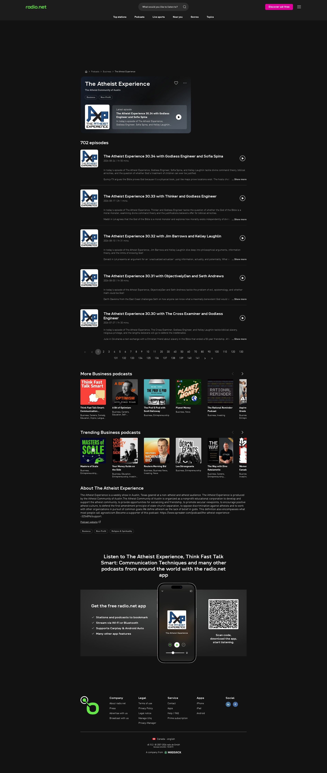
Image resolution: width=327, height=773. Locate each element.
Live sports (159, 17)
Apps (170, 708)
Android (201, 713)
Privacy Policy (145, 708)
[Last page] (212, 358)
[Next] (242, 372)
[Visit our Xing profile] (235, 704)
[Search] (185, 7)
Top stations (119, 17)
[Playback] (178, 117)
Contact (172, 703)
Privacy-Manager (147, 723)
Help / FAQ (173, 713)
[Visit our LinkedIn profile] (228, 704)
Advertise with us (119, 713)
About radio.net (118, 703)
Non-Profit (106, 97)
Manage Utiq (145, 718)
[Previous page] (92, 352)
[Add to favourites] (176, 83)
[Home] (86, 71)
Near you (178, 17)
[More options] (185, 83)
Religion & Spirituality (122, 531)
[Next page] (205, 358)
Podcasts (139, 17)
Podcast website (89, 522)
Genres (195, 17)
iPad (199, 708)
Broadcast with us (119, 718)
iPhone (200, 703)
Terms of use (145, 703)
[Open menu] (299, 7)
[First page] (85, 352)
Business (91, 97)
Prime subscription (178, 718)
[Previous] (233, 372)
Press (113, 708)
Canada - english (165, 739)
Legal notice (144, 713)
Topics (210, 17)
